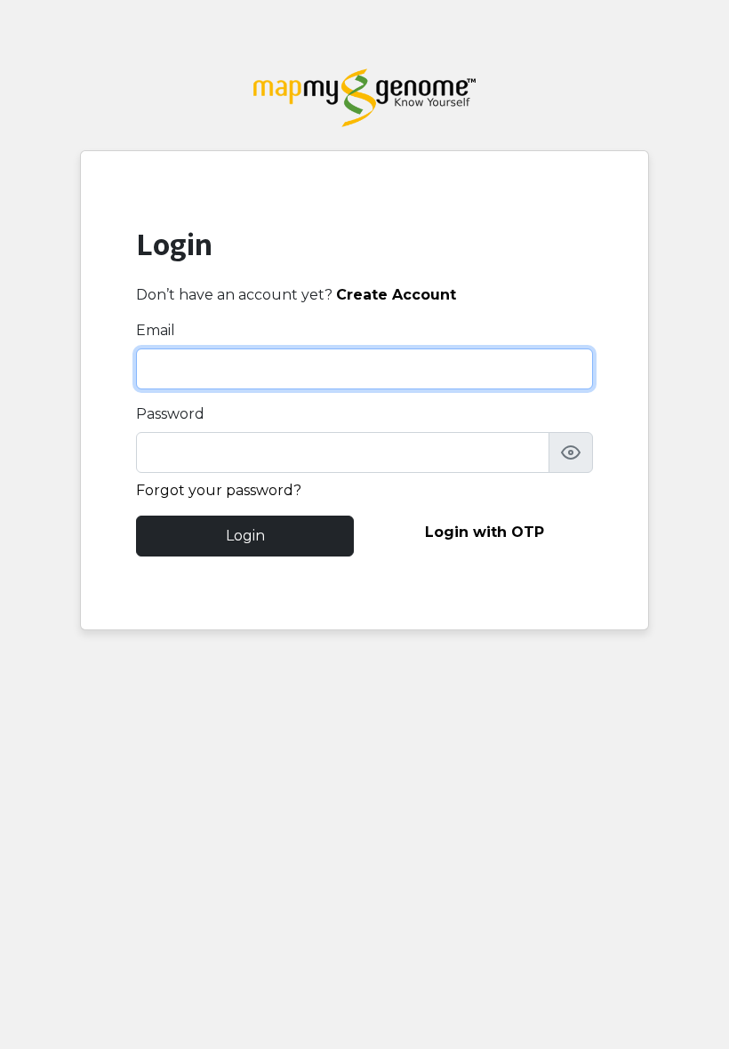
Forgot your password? (218, 490)
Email (155, 330)
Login (245, 535)
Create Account (396, 294)
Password (170, 413)
